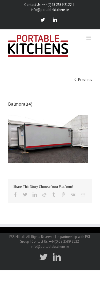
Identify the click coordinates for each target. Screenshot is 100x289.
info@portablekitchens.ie (50, 9)
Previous (85, 79)
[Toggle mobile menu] (89, 37)
